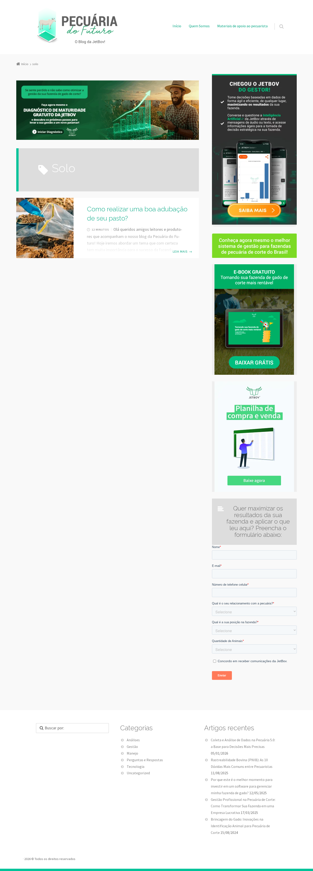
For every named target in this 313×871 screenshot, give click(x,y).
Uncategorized (138, 773)
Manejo (132, 753)
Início (177, 26)
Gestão (132, 746)
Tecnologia (135, 766)
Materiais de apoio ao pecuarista (242, 26)
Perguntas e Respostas (145, 760)
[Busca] (277, 21)
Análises (133, 740)
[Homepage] (75, 25)
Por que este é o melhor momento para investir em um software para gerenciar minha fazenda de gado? (241, 786)
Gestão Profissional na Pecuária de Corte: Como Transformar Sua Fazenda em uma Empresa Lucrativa (243, 806)
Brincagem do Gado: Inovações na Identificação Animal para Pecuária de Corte (240, 826)
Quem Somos (199, 26)
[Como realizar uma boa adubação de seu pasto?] (45, 228)
